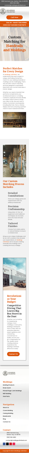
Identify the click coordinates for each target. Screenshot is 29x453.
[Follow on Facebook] (4, 444)
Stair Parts (6, 396)
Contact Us (13, 354)
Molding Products (8, 385)
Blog (4, 419)
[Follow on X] (7, 444)
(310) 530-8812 (14, 3)
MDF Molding (7, 393)
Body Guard (7, 388)
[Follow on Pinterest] (10, 444)
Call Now (14, 17)
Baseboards (7, 416)
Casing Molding (8, 413)
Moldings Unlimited (11, 74)
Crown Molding (8, 410)
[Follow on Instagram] (14, 444)
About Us (6, 407)
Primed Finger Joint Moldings (12, 391)
